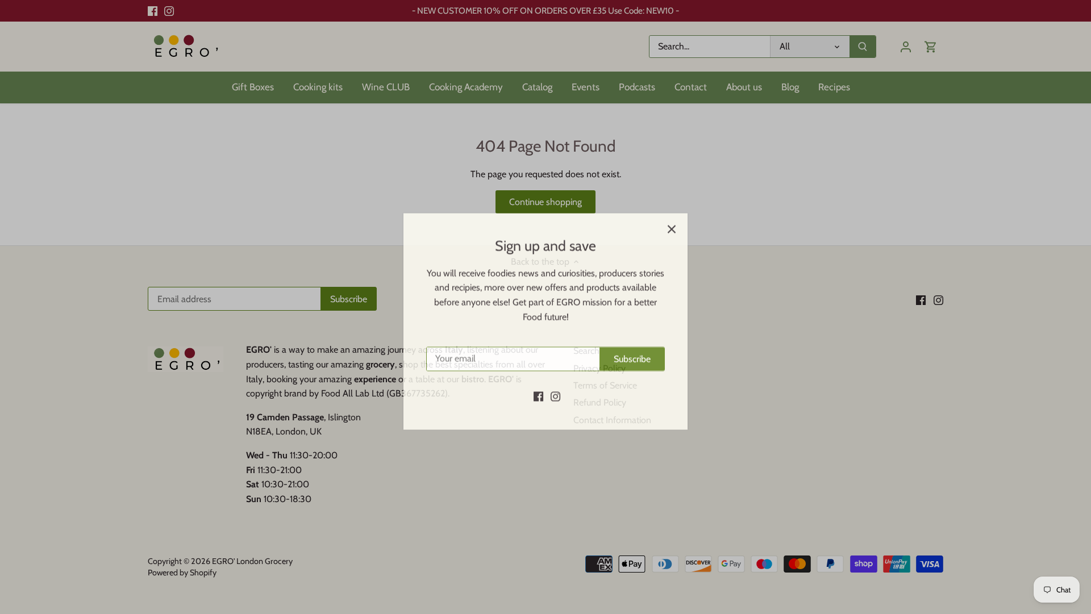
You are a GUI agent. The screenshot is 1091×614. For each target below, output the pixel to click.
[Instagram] (555, 381)
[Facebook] (538, 381)
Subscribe (632, 344)
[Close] (671, 214)
